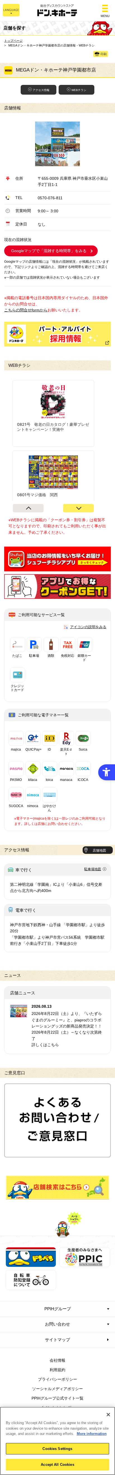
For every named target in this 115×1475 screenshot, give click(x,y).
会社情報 (57, 1360)
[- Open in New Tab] (57, 568)
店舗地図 (99, 850)
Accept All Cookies (57, 1464)
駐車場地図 (92, 869)
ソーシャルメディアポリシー (57, 1388)
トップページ (13, 40)
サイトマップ (57, 1339)
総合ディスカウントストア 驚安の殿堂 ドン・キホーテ (57, 11)
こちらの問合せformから (25, 310)
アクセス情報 (41, 90)
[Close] (108, 1414)
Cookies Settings (57, 1449)
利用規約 (57, 1370)
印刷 (103, 54)
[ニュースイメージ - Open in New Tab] (18, 1014)
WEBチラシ (78, 90)
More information (92, 1434)
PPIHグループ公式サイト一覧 (57, 1398)
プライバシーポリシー (57, 1379)
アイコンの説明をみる (88, 627)
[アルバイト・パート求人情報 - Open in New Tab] (57, 334)
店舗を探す (57, 1187)
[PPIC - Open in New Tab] (84, 1264)
